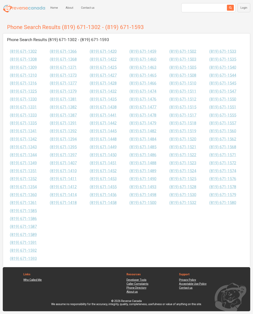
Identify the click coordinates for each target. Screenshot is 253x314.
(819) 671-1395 (63, 147)
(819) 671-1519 (182, 131)
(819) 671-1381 (63, 99)
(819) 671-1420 (103, 51)
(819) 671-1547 (222, 91)
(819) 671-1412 (63, 187)
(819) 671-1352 (23, 179)
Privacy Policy (187, 279)
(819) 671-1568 (222, 147)
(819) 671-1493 (142, 187)
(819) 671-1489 (142, 171)
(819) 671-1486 (142, 155)
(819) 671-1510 (182, 83)
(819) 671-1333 (23, 115)
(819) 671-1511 (182, 91)
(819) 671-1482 (142, 131)
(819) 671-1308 (23, 59)
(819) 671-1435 (103, 99)
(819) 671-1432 (103, 91)
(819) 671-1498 (142, 195)
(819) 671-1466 (142, 83)
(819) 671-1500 (142, 202)
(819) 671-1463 (142, 67)
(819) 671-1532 (182, 202)
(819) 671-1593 (23, 258)
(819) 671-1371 (63, 67)
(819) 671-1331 (23, 107)
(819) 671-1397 (63, 155)
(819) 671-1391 (63, 123)
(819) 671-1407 (63, 163)
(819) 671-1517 (182, 115)
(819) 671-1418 (63, 202)
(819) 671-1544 (222, 75)
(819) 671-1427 (103, 75)
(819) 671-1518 (182, 123)
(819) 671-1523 (182, 163)
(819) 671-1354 (23, 187)
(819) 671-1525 (182, 179)
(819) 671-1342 (23, 139)
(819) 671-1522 (182, 155)
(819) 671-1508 (182, 75)
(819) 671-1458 (103, 202)
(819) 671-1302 (23, 51)
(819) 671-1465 (142, 75)
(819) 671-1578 (222, 187)
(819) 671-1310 (23, 75)
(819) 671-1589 (23, 234)
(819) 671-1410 (63, 171)
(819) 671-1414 (63, 195)
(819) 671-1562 (222, 139)
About (69, 7)
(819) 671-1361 (23, 202)
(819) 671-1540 (222, 67)
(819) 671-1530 (182, 195)
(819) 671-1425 (103, 67)
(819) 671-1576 (222, 179)
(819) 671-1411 (63, 179)
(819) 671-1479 (142, 123)
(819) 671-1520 (182, 139)
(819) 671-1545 (222, 83)
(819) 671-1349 (23, 163)
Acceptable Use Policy (193, 283)
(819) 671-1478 (142, 115)
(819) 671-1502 (182, 51)
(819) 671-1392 (63, 131)
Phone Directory (136, 287)
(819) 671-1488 (142, 163)
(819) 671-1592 (23, 250)
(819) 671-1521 (182, 147)
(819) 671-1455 (103, 187)
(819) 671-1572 (222, 163)
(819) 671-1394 (63, 139)
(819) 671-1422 (103, 59)
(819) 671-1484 (142, 139)
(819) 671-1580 (222, 202)
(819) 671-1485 (142, 147)
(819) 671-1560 (222, 131)
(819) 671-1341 (23, 131)
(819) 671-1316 (23, 83)
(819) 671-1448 (103, 139)
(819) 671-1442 (103, 123)
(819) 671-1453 (103, 179)
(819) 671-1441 (103, 115)
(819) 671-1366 (63, 51)
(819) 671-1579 (222, 195)
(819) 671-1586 (23, 218)
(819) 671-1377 (63, 83)
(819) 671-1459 (142, 51)
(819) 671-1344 (23, 155)
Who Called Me (32, 279)
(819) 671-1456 (103, 195)
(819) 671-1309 (23, 67)
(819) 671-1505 (182, 67)
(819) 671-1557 (222, 123)
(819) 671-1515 (182, 107)
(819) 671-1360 (23, 195)
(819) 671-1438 (103, 107)
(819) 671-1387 (63, 115)
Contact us (87, 7)
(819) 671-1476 (142, 99)
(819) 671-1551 (222, 107)
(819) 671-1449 (103, 147)
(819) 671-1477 (142, 107)
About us (132, 291)
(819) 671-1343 (23, 147)
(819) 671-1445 (103, 131)
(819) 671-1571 (222, 155)
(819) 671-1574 (222, 171)
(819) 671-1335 (23, 123)
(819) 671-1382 (63, 107)
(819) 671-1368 (63, 59)
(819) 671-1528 (182, 187)
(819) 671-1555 (222, 115)
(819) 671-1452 (103, 171)
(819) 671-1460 (142, 59)
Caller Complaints (137, 283)
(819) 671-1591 (23, 242)
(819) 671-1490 (142, 179)
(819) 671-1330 (23, 99)
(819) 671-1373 (63, 75)
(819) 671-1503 (182, 59)
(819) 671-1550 (222, 99)
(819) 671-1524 (182, 171)
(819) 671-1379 (63, 91)
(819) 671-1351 (23, 171)
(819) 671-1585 (23, 211)
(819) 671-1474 (142, 91)
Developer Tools (136, 279)
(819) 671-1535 (222, 59)
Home (54, 7)
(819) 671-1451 (103, 163)
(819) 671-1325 (23, 91)
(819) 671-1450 (103, 155)
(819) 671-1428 (103, 83)
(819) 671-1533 (222, 51)
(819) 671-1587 (23, 226)
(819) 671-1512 (182, 99)
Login (244, 7)
